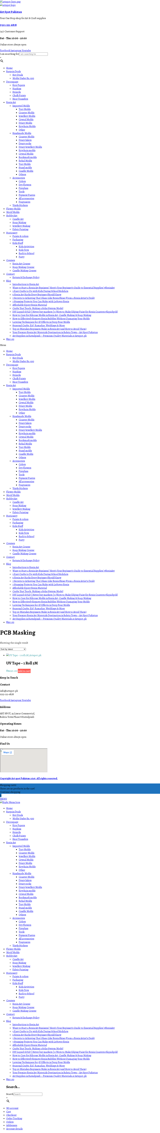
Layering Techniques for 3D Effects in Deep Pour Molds (41, 322)
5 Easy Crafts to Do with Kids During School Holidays (40, 291)
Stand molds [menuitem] (25, 908)
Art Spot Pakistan (11, 12)
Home (9, 68)
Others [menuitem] (22, 914)
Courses (10, 260)
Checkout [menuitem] (11, 1115)
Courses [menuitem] (10, 1000)
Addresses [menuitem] (11, 1125)
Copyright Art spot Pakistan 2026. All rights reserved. (29, 778)
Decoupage (12, 81)
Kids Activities (26, 246)
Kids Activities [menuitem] (26, 987)
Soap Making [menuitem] (19, 962)
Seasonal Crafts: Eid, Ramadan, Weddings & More (38, 325)
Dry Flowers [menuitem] (25, 925)
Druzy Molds (25, 123)
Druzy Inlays (25, 140)
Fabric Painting (20, 229)
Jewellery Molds (27, 116)
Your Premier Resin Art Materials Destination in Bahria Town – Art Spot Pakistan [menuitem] (55, 1072)
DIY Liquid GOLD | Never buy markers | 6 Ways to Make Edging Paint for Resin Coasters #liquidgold (65, 311)
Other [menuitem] (22, 870)
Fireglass (23, 188)
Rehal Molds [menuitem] (25, 901)
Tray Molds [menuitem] (25, 849)
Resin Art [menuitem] (11, 842)
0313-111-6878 (8, 25)
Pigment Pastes (27, 195)
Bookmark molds (28, 157)
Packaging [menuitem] (17, 980)
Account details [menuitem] (14, 1129)
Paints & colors (20, 236)
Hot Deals (17, 75)
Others (22, 174)
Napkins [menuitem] (16, 829)
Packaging (17, 239)
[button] (80, 345)
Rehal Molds (25, 160)
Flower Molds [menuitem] (13, 949)
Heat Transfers (20, 99)
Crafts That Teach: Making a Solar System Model (37, 308)
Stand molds (25, 167)
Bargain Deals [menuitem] (13, 811)
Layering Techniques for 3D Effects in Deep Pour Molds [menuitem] (41, 1062)
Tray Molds (25, 109)
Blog (8, 281)
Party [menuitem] (21, 997)
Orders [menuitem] (10, 1122)
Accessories (18, 178)
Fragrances (24, 202)
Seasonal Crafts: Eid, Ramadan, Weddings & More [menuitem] (38, 1065)
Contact (10, 274)
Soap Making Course (23, 267)
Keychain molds (27, 150)
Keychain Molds (27, 126)
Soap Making (19, 222)
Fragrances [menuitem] (24, 942)
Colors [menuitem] (22, 921)
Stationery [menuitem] (11, 973)
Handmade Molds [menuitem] (21, 873)
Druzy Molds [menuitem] (25, 863)
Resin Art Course (21, 263)
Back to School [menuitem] (26, 993)
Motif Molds (13, 212)
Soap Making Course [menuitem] (23, 1007)
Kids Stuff (17, 243)
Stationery (11, 233)
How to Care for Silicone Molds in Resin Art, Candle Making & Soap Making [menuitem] (51, 1055)
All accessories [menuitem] (26, 938)
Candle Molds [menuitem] (26, 911)
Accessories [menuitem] (18, 918)
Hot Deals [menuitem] (17, 815)
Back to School (26, 253)
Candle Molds (26, 171)
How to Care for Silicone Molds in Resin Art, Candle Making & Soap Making (51, 315)
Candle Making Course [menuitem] (24, 1011)
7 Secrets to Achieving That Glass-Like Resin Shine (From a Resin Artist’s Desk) (53, 298)
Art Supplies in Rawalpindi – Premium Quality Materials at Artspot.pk (49, 336)
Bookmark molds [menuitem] (28, 897)
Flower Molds (13, 208)
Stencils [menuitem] (16, 832)
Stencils (16, 92)
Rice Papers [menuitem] (18, 825)
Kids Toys (24, 250)
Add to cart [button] (24, 671)
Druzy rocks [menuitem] (25, 884)
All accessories (26, 198)
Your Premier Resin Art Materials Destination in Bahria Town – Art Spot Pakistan (55, 332)
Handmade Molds (21, 133)
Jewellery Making (21, 226)
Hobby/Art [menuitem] (11, 956)
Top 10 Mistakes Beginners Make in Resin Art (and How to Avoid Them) (49, 329)
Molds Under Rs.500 (23, 78)
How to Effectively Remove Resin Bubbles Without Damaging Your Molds (51, 318)
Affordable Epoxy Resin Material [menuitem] (29, 1045)
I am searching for (9, 54)
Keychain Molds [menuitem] (27, 866)
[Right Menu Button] (10, 802)
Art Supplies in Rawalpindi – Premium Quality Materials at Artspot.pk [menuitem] (49, 1076)
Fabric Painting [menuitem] (20, 969)
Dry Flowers (25, 184)
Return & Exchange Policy (25, 277)
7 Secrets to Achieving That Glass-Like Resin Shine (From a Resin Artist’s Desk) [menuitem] (53, 1038)
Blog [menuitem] (8, 1021)
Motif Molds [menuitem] (13, 952)
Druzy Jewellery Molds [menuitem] (30, 887)
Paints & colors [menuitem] (20, 976)
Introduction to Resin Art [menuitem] (25, 1024)
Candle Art (18, 219)
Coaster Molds (26, 112)
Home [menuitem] (9, 808)
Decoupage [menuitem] (12, 822)
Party (21, 257)
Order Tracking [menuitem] (14, 1118)
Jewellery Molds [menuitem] (27, 856)
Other (22, 130)
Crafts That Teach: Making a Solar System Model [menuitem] (37, 1048)
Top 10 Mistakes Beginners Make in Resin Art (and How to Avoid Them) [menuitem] (49, 1069)
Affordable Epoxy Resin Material (29, 305)
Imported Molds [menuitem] (21, 846)
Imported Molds (21, 106)
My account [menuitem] (12, 1108)
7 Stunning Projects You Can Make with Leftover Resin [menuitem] (40, 1041)
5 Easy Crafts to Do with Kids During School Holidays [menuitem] (40, 1031)
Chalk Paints (19, 95)
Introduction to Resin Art (25, 284)
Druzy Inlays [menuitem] (25, 880)
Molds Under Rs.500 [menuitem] (23, 818)
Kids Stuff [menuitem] (17, 983)
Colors (22, 181)
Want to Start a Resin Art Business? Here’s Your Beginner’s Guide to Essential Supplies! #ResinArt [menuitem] (63, 1028)
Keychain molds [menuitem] (27, 890)
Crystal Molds (26, 119)
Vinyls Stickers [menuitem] (20, 945)
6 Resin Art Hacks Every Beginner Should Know (36, 294)
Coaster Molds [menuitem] (26, 853)
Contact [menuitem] (10, 1014)
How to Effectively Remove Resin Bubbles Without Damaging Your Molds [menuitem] (51, 1059)
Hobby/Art (11, 215)
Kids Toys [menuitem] (24, 990)
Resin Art (11, 102)
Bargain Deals (13, 71)
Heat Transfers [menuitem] (20, 839)
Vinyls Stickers (20, 205)
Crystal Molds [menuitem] (26, 859)
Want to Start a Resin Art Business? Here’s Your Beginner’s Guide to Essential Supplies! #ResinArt (63, 287)
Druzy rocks (25, 143)
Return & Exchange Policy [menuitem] (25, 1017)
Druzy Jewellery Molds (30, 147)
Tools (22, 191)
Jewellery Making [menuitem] (21, 966)
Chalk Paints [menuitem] (19, 835)
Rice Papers (18, 85)
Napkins (16, 88)
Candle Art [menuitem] (18, 959)
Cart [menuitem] (8, 1111)
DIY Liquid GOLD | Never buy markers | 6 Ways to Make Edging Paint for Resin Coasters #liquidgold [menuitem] (65, 1052)
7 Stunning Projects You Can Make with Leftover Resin (40, 301)
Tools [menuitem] (22, 932)
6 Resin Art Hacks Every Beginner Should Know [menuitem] (36, 1035)
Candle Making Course (24, 270)
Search (9, 1094)
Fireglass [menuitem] (23, 928)
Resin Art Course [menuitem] (21, 1004)
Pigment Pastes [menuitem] (27, 935)
